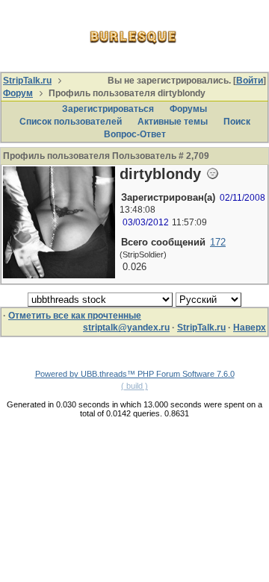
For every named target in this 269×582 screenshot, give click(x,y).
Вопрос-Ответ (135, 134)
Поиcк (236, 121)
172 (218, 242)
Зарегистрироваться (108, 109)
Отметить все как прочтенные (74, 315)
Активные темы (172, 121)
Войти (249, 80)
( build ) (134, 385)
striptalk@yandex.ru (126, 327)
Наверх (249, 327)
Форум (18, 93)
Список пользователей (70, 121)
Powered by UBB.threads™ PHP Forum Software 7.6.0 (135, 373)
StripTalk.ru (27, 80)
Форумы (188, 109)
